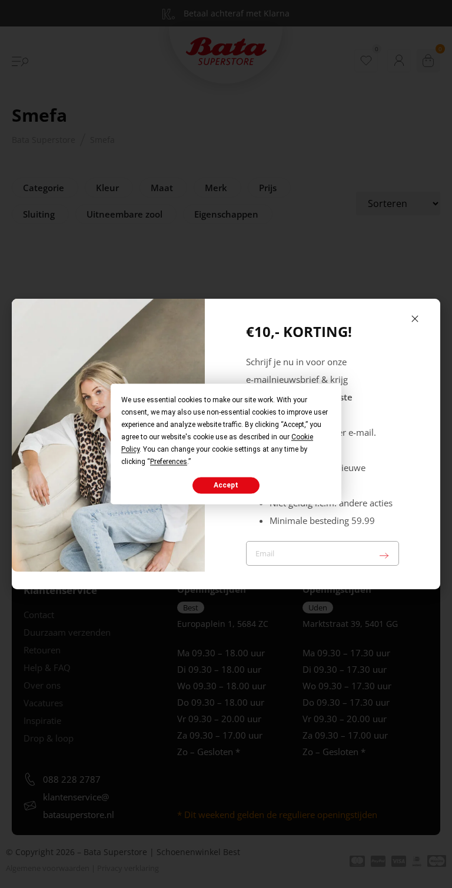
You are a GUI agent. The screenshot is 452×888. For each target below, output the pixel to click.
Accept (226, 485)
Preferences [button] (168, 462)
